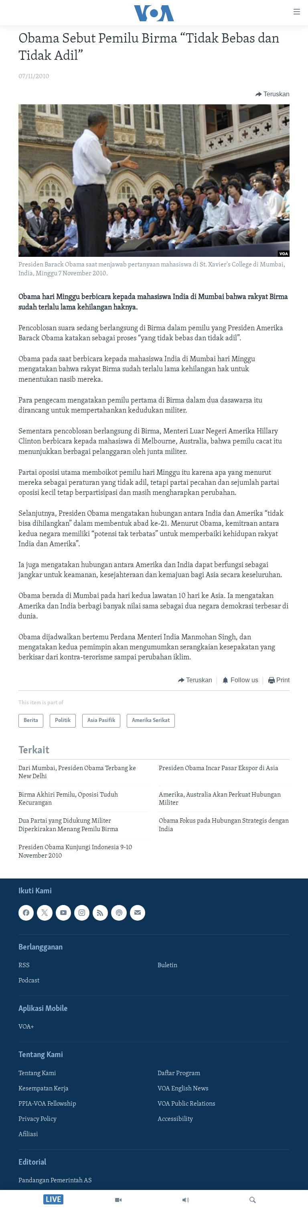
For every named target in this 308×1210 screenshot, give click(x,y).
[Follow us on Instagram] (81, 912)
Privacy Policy (37, 1119)
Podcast (28, 981)
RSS (24, 965)
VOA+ (26, 1027)
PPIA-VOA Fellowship (47, 1104)
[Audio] (186, 1200)
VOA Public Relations (186, 1104)
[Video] (118, 1200)
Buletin (167, 965)
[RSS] (100, 912)
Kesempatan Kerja (43, 1089)
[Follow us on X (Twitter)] (44, 912)
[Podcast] (118, 912)
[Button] (272, 94)
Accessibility (175, 1119)
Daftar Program (179, 1073)
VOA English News (183, 1089)
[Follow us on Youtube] (63, 912)
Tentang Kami (37, 1073)
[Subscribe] (137, 912)
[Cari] (253, 1200)
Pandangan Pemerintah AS (55, 1180)
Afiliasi (28, 1134)
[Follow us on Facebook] (26, 912)
